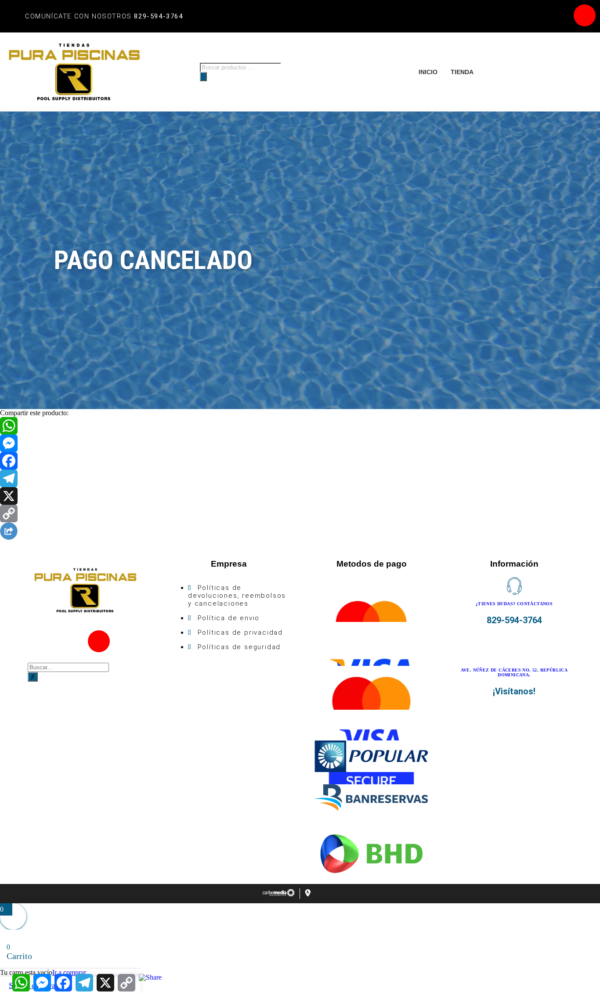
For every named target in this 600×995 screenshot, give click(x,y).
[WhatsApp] (300, 426)
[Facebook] (559, 15)
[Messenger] (300, 443)
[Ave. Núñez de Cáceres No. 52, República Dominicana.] (514, 652)
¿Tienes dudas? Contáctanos (514, 603)
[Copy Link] (300, 513)
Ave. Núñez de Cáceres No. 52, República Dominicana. (514, 672)
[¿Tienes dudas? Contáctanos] (514, 586)
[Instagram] (585, 15)
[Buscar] (203, 76)
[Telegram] (300, 478)
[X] (300, 496)
